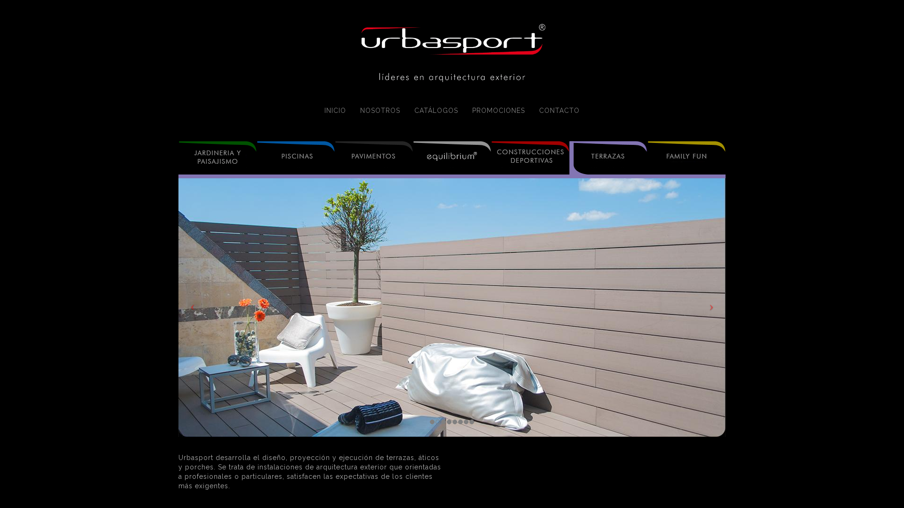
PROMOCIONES (498, 110)
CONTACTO (559, 110)
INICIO (335, 110)
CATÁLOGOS (436, 110)
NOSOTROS (380, 110)
